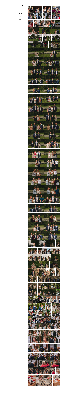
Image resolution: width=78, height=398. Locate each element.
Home (20, 11)
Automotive (20, 13)
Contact (20, 19)
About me (20, 17)
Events (20, 14)
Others (20, 16)
